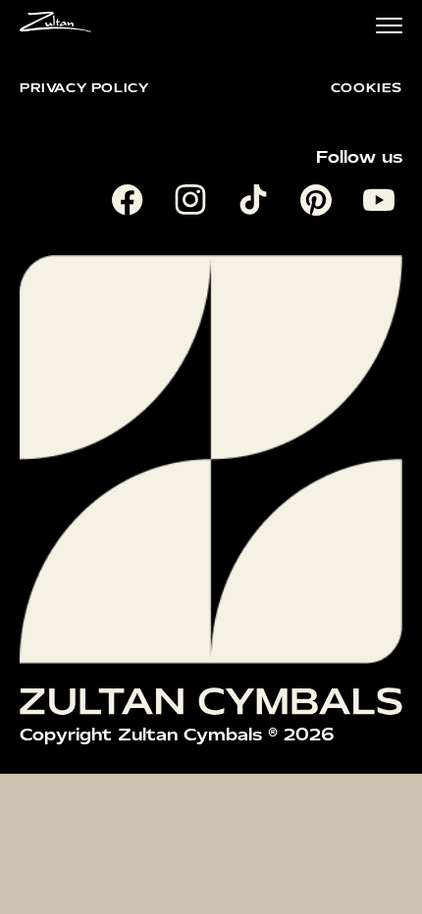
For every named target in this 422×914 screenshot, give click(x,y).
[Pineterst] (320, 204)
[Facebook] (131, 204)
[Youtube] (382, 204)
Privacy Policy (84, 87)
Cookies (366, 87)
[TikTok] (257, 204)
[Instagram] (194, 204)
